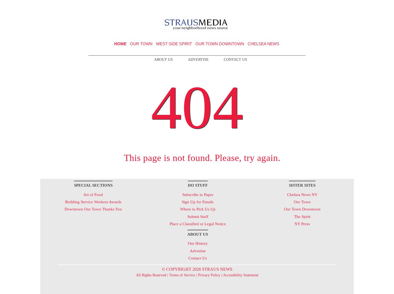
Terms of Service (182, 275)
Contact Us (235, 60)
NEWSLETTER (308, 6)
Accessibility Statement (240, 275)
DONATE (338, 6)
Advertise (198, 60)
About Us (163, 60)
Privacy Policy (209, 275)
